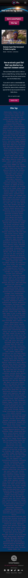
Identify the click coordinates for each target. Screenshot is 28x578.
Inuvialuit (12, 333)
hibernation (8, 306)
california (4, 161)
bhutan (4, 146)
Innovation (21, 324)
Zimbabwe (10, 549)
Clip (11, 184)
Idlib (13, 315)
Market (20, 355)
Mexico (22, 360)
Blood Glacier (21, 152)
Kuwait (19, 344)
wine (23, 538)
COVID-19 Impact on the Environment (11, 199)
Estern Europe (14, 242)
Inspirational (16, 326)
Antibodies (22, 128)
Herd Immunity (16, 304)
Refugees (6, 429)
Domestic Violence (19, 219)
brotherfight (21, 157)
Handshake (13, 299)
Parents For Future (6, 396)
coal (18, 186)
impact (20, 318)
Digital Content (8, 213)
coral (24, 195)
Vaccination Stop (22, 518)
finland (20, 260)
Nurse (18, 386)
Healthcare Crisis (22, 302)
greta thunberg (19, 295)
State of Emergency (8, 473)
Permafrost (21, 398)
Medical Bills (20, 357)
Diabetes (23, 210)
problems (13, 413)
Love (12, 353)
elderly (6, 233)
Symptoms (4, 483)
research (10, 433)
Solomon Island (7, 465)
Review (5, 435)
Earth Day (22, 224)
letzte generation (22, 347)
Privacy (8, 413)
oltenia (9, 389)
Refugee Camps (22, 427)
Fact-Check (19, 250)
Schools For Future (10, 445)
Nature (13, 376)
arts (3, 133)
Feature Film (19, 253)
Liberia (9, 349)
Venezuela (5, 525)
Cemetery (22, 164)
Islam (8, 335)
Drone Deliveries (16, 222)
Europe (23, 242)
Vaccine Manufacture (7, 522)
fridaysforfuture (16, 275)
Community (12, 190)
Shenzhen (4, 454)
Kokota (12, 344)
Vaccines (24, 522)
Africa (22, 117)
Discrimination (15, 215)
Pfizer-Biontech (21, 400)
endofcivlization (8, 237)
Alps (21, 123)
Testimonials (9, 487)
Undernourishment (10, 507)
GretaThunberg (7, 297)
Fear (11, 253)
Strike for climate (20, 476)
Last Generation (21, 346)
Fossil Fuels (15, 269)
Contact (22, 193)
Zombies (15, 549)
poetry (21, 406)
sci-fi (16, 445)
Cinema (11, 172)
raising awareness (12, 422)
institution (22, 326)
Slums (7, 458)
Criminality (22, 201)
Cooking (11, 195)
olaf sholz (23, 387)
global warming (17, 286)
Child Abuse (23, 166)
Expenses (16, 244)
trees (9, 502)
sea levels (20, 449)
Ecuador (16, 230)
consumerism (17, 193)
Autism (4, 139)
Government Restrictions (19, 291)
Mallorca (7, 355)
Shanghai (12, 453)
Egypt (24, 231)
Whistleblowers (21, 536)
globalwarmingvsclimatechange (11, 288)
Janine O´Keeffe (19, 337)
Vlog (15, 529)
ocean (21, 386)
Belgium (13, 144)
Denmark (12, 208)
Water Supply (5, 534)
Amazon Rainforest (8, 124)
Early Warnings (15, 224)
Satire (16, 444)
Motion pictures (16, 367)
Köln (16, 344)
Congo (15, 192)
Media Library (15, 565)
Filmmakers (10, 259)
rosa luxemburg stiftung (12, 440)
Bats (9, 143)
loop (22, 351)
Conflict (12, 192)
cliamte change (8, 173)
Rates (24, 422)
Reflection (16, 427)
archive (20, 130)
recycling (18, 425)
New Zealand (6, 380)
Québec (23, 418)
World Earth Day (18, 540)
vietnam (4, 527)
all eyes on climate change (12, 123)
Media (15, 357)
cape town (23, 161)
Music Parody (7, 371)
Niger (5, 382)
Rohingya (14, 438)
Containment (5, 195)
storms (5, 476)
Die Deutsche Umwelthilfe (17, 211)
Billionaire (6, 148)
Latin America (5, 347)
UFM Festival (9, 565)
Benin (16, 144)
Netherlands (6, 378)
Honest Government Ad (14, 309)
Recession (18, 424)
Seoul (24, 451)
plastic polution (14, 404)
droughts (23, 222)
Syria (9, 483)
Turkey (20, 502)
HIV (12, 306)
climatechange (14, 182)
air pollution (22, 119)
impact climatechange (7, 320)
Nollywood (22, 382)
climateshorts (21, 182)
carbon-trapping (7, 164)
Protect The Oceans (6, 415)
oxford (9, 393)
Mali (3, 355)
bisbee (14, 150)
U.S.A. (4, 503)
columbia (19, 188)
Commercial (6, 190)
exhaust (5, 244)
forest (20, 266)
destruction (17, 210)
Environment (20, 239)
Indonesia (7, 322)
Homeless (14, 308)
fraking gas (17, 271)
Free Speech (8, 273)
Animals (11, 126)
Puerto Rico (12, 418)
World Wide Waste (20, 543)
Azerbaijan (23, 139)
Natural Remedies (7, 376)
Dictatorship (8, 211)
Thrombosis (6, 496)
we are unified (22, 534)
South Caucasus (20, 467)
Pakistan (12, 395)
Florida (8, 264)
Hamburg (8, 299)
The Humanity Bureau (20, 491)
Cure (15, 202)
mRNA (4, 369)
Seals (24, 449)
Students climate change (18, 478)
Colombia (14, 188)
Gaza (13, 279)
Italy (23, 335)
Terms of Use (14, 572)
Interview (23, 329)
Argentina (5, 132)
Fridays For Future (7, 275)
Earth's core (15, 226)
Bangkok (17, 141)
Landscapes (14, 346)
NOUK (10, 386)
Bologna (22, 153)
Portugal (5, 411)
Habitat (22, 297)
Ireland (5, 335)
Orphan (20, 391)
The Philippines (16, 493)
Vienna (23, 525)
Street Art (9, 476)
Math (12, 357)
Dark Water (14, 204)
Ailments (16, 119)
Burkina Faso (14, 159)
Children (6, 168)
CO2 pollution (13, 186)
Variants (14, 523)
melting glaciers (22, 358)
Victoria (19, 525)
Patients (11, 398)
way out (16, 534)
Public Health (22, 416)
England (14, 239)
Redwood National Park (7, 427)
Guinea (18, 297)
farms (5, 253)
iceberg (23, 313)
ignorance (16, 315)
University (14, 514)
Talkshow (4, 485)
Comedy (23, 188)
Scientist (16, 447)
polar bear (15, 407)
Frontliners (5, 277)
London (7, 351)
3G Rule (17, 114)
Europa (19, 242)
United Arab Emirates (18, 509)
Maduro (19, 353)
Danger (9, 204)
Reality (13, 424)
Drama (10, 222)
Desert (22, 208)
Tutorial (24, 502)
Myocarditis (12, 375)
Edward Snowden (12, 231)
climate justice (18, 179)
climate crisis (19, 177)
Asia (6, 133)
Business (24, 159)
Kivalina (21, 342)
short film (15, 454)
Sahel (23, 442)
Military (10, 364)
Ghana (9, 282)
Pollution (10, 409)
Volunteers (19, 529)
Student (5, 478)
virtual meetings (6, 529)
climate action (20, 173)
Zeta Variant (22, 547)
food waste (8, 266)
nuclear (14, 386)
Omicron (24, 389)
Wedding (5, 536)
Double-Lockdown (22, 221)
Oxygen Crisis (15, 393)
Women (12, 540)
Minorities (15, 364)
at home (13, 135)
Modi (16, 366)
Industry (21, 322)
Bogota (14, 153)
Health (17, 299)
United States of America (9, 513)
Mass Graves (7, 357)
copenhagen (19, 195)
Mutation (18, 373)
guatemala (13, 297)
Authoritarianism (21, 137)
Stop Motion (22, 474)
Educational (4, 231)
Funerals (11, 277)
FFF (23, 253)
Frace (12, 271)
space (18, 469)
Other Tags (14, 23)
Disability (21, 213)
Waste (6, 532)
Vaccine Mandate (22, 520)
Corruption (9, 197)
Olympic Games (15, 389)
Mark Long (15, 355)
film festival (21, 255)
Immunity (16, 318)
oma (20, 389)
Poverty (23, 411)
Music (15, 369)
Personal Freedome (7, 400)
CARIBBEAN (14, 164)
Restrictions (22, 433)
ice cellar (13, 313)
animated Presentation (19, 126)
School (20, 444)
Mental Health (13, 360)
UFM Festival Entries (9, 505)
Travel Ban (23, 500)
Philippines (4, 402)
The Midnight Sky (8, 493)
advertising (13, 117)
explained (16, 246)
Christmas (6, 172)
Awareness (17, 139)
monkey (24, 366)
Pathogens (6, 398)
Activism (17, 115)
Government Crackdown (9, 289)
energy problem (20, 237)
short (11, 454)
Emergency (21, 233)
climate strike (6, 182)
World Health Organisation (9, 543)
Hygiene (8, 313)
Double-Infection (13, 221)
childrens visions (13, 168)
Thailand (19, 487)
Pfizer (16, 400)
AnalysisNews (21, 124)
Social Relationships (15, 462)
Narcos (21, 375)
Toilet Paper (18, 496)
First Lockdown (5, 262)
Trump (12, 502)
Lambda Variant (6, 346)
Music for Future (21, 369)
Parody (24, 396)
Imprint (20, 572)
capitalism (8, 162)
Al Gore (16, 121)
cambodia (14, 161)
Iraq (24, 333)
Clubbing (15, 184)
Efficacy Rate (20, 231)
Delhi (17, 206)
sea (8, 449)
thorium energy (14, 494)
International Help (16, 329)
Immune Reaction (21, 317)
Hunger (4, 313)
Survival (4, 482)
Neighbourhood (18, 376)
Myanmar (7, 375)
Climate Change (18, 175)
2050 (23, 112)
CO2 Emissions (6, 186)
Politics (5, 409)
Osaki (24, 391)
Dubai (5, 224)
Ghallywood (4, 282)
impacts (15, 320)
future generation (21, 277)
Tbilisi (13, 485)
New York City (22, 378)
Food (17, 264)
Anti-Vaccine (16, 128)
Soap (20, 458)
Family (10, 251)
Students (10, 478)
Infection (11, 324)
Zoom (19, 549)
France (21, 271)
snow (11, 458)
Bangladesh (22, 141)
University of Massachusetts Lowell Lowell (12, 516)
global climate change (21, 282)
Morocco (10, 367)
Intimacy (5, 331)
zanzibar (17, 547)
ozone (20, 393)
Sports (16, 471)
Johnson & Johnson (20, 338)
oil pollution (17, 387)
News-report (15, 380)
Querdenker (5, 420)
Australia (10, 137)
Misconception (22, 364)
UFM (5, 565)
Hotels (15, 311)
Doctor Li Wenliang (9, 217)
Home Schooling (7, 308)
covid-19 (23, 197)
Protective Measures (16, 415)
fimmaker (8, 260)
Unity (23, 513)
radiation (23, 420)
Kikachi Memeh (8, 342)
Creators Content (7, 201)
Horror (7, 311)
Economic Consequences (14, 228)
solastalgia (15, 464)
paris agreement (18, 396)
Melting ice (6, 360)
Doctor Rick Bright (19, 217)
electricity (15, 233)
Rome (4, 440)
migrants (19, 362)
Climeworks (7, 184)
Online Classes (14, 391)
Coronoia (4, 197)
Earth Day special (8, 226)
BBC (19, 143)
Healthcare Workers (7, 304)
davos (19, 204)
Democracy (6, 208)
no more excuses (15, 382)
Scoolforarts (22, 447)
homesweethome (20, 308)
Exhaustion (10, 244)
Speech (13, 471)
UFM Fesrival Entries (10, 503)
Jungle (10, 340)
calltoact (9, 161)
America (15, 124)
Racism (18, 420)
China (22, 168)
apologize (15, 130)
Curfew (18, 202)
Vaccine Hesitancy (13, 520)
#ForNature (15, 112)
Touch (14, 498)
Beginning (23, 143)
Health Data (6, 300)
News (10, 380)
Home (15, 306)
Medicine (11, 358)
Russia (11, 442)
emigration (7, 235)
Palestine (17, 395)
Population (21, 409)
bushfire (19, 159)
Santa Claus (12, 444)
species (9, 471)
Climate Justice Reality (10, 181)
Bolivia (17, 153)
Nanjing (17, 375)
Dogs (13, 219)
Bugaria (3, 159)
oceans (12, 387)
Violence (13, 527)
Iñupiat (7, 333)
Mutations (23, 373)
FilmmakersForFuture (18, 259)
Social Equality (22, 460)
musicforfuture (5, 373)
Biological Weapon (20, 148)
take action (17, 483)
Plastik (6, 406)
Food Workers (15, 266)
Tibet (11, 496)
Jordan (6, 340)
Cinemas (15, 172)
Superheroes (15, 480)
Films (25, 259)
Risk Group (16, 436)
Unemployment (18, 507)
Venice (9, 525)
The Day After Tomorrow (8, 491)
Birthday (10, 150)
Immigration (5, 317)
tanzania (9, 485)
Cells (18, 164)
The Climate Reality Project (13, 489)
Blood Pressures (8, 153)
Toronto (10, 498)
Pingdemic (10, 402)
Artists (23, 132)
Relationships (5, 431)
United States (22, 511)
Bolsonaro (7, 155)
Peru (13, 400)
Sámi (7, 444)
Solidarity (21, 464)
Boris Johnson (7, 157)
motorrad (23, 367)
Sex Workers (6, 453)
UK (19, 505)
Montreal (5, 367)
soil (11, 464)
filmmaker (4, 259)
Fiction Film (6, 255)
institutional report (20, 328)
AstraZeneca (23, 133)
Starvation (21, 471)
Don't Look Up (5, 221)
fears (14, 253)
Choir (17, 170)
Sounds (22, 465)
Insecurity (5, 326)
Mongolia (20, 366)
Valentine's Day (8, 523)
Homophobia (5, 309)
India (25, 320)
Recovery (9, 425)
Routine (20, 440)
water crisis (12, 532)
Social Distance (14, 460)
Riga (15, 435)
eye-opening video (18, 248)
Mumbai (8, 369)
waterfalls (11, 534)
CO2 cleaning (20, 184)
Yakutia (12, 545)
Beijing (4, 144)
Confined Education (20, 190)
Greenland (7, 295)
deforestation (12, 206)
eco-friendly (5, 228)
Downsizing (5, 222)
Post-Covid (18, 411)
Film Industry (6, 257)
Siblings (24, 454)
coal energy (22, 186)
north (10, 384)
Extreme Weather (9, 248)
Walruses (15, 531)
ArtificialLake (18, 132)
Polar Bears (21, 407)
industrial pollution (14, 322)
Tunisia (16, 502)
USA (3, 518)
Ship (8, 454)
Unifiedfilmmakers (9, 509)
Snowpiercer (16, 458)
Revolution (10, 435)
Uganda (16, 505)
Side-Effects (6, 456)
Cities (22, 172)
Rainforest (4, 422)
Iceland (4, 315)
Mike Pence (5, 364)
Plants (20, 402)
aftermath (5, 119)
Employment (13, 235)
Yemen (16, 545)
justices (14, 340)
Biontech (6, 150)
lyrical (15, 353)
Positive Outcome (11, 411)
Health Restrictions (6, 302)
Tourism (18, 498)
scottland (4, 449)
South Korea (5, 469)
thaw (23, 487)
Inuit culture (14, 331)
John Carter (12, 338)
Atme (17, 135)
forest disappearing (8, 268)
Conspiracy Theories (8, 193)
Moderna (12, 366)
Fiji (17, 255)
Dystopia (9, 224)
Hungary (24, 311)
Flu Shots (13, 264)
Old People (4, 389)
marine (11, 355)
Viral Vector (18, 527)
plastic (24, 402)
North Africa (14, 384)
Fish (17, 262)
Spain (5, 471)
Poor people (15, 409)
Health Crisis (23, 299)
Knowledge (7, 344)
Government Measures (8, 291)
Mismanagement (5, 366)
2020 (19, 112)
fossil (15, 268)
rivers (10, 438)
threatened (20, 494)
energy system (8, 239)
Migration (24, 362)
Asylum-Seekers (7, 135)
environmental (6, 240)
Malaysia (23, 353)
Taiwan (12, 483)
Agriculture (11, 119)
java (4, 338)
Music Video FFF (20, 371)
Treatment (4, 502)
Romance (19, 438)
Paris (12, 396)
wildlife (19, 538)
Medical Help (5, 358)
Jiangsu (7, 338)
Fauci (8, 253)
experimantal (22, 244)
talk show (23, 483)
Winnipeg (8, 540)
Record (23, 424)
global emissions (19, 284)
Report (24, 431)
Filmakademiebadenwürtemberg (17, 257)
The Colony (23, 489)
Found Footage (22, 269)
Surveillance (21, 480)
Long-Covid (17, 351)
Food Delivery (22, 264)
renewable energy (18, 431)
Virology (24, 527)
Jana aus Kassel (11, 337)
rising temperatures (8, 436)
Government (21, 288)
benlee (20, 144)
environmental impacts (16, 240)
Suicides (10, 480)
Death (22, 204)
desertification (6, 210)
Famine (14, 251)
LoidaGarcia (21, 349)
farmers (23, 251)
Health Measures (14, 300)
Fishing (20, 262)
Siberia (20, 454)
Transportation (16, 500)
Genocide (23, 279)
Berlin (23, 144)
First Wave (12, 262)
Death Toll (5, 206)
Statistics (15, 473)
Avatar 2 (12, 139)
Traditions (23, 498)
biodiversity (12, 148)
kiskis (17, 342)
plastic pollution (6, 404)
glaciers (13, 282)
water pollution (19, 532)
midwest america (12, 362)
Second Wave (8, 451)
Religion (11, 431)
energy (14, 237)
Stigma (4, 474)
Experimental (6, 246)
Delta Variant (22, 206)
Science (20, 445)
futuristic (5, 279)
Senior (21, 451)
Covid (14, 197)
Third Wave (7, 494)
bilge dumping (10, 146)
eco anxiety (21, 226)
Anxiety (5, 130)
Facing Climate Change (8, 250)
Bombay (12, 155)
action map (7, 115)
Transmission (9, 500)
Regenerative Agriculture (14, 429)
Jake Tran (4, 337)
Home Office (20, 306)
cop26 (14, 195)
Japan (24, 337)
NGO (24, 380)
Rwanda (15, 442)
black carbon (7, 152)
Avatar (7, 139)
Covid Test (18, 197)
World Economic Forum (8, 541)
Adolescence (7, 117)
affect (18, 117)
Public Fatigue (15, 416)
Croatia (7, 202)
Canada (18, 161)
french (13, 273)
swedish (13, 482)
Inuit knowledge (21, 331)
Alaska (20, 121)
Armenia (10, 132)
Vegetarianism (20, 523)
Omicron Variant (6, 391)
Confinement (6, 192)
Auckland (5, 137)
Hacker (3, 299)
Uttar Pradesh (8, 518)
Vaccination (14, 518)
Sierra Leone (12, 456)
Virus (12, 529)
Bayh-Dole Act (14, 143)
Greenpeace (12, 295)
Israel (20, 335)
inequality (6, 324)
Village (8, 527)
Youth (22, 545)
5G (20, 114)
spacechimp (23, 469)
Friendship (22, 275)
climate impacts (10, 179)
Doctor (21, 215)
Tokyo (23, 496)
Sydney (23, 482)
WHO (11, 538)
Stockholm (16, 474)
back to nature (11, 141)
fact (15, 250)
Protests (24, 415)
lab (22, 344)
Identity (9, 315)
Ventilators (14, 525)
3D (14, 114)
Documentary (8, 219)
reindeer (23, 429)
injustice (16, 324)
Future (14, 277)
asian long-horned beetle (13, 133)
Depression (17, 208)
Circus (19, 172)
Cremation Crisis (15, 201)
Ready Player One (7, 424)
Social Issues (6, 462)
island (12, 335)
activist (21, 115)
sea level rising (13, 449)
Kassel (18, 340)
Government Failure (19, 289)
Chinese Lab (6, 170)
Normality (5, 384)
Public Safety (6, 418)
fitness (24, 262)
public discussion (7, 416)
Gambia (10, 279)
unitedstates (19, 513)
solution (13, 465)
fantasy (18, 251)
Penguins (16, 398)
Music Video (13, 371)
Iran (22, 333)
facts (23, 250)
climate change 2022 (10, 177)
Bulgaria (8, 159)
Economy (6, 230)
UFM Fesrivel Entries (21, 503)
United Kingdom (6, 511)
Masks (24, 355)
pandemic (22, 395)
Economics (23, 228)
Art (13, 132)
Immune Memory (13, 317)
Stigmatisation (10, 474)
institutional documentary (9, 328)
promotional (18, 413)
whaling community (12, 536)
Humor (19, 311)
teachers (18, 485)
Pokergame (6, 407)
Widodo (15, 538)
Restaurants (15, 433)
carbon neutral (18, 162)
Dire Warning (15, 213)
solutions (18, 465)
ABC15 (23, 114)
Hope (3, 311)
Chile (19, 168)
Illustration (22, 315)
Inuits (4, 333)
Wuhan (5, 545)
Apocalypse (10, 130)
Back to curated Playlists (14, 19)
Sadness (19, 442)
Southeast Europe (12, 469)
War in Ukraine (21, 531)
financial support (15, 260)
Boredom (21, 155)
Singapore (18, 456)
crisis (4, 202)
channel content (11, 166)
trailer (3, 500)
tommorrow (5, 498)
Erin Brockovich (6, 242)
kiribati (13, 342)
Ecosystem (11, 230)
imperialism (20, 320)
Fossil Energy (21, 268)
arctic (24, 130)
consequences (21, 192)
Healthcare (14, 302)
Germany (22, 280)
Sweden (9, 482)
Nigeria (8, 382)
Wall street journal (7, 531)
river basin (21, 436)
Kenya (22, 340)
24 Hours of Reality (8, 114)
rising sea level (20, 435)
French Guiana (19, 273)
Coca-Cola (9, 188)
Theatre (22, 493)
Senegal (17, 451)
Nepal (24, 376)
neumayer (16, 378)
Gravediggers (8, 293)
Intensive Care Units (7, 329)
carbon (13, 162)
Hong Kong (22, 309)
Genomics (6, 280)
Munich (12, 369)
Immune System (9, 318)
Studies (5, 480)
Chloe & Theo (12, 170)
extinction (22, 246)
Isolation (16, 335)
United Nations (14, 511)
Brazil (12, 157)
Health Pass (21, 300)
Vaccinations (5, 520)
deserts (12, 210)
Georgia (18, 280)
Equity (23, 240)
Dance (5, 204)
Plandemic (15, 402)
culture (12, 202)
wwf (9, 545)
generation (17, 279)
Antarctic (10, 128)
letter (15, 347)
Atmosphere (22, 135)
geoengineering (12, 280)
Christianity (22, 170)
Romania (24, 438)
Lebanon (11, 347)
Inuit (9, 331)
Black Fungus (14, 152)
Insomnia (10, 326)
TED (4, 487)
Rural (24, 440)
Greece (12, 293)
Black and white (20, 150)
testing (14, 487)
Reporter (5, 433)
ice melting (18, 313)
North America (21, 384)
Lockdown (16, 349)
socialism (22, 462)
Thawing (4, 489)
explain (12, 246)
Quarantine (18, 418)
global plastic (10, 286)
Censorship (4, 166)
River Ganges (5, 438)
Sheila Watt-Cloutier (19, 453)
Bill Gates (22, 146)
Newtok (21, 380)
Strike (14, 476)
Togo (14, 496)
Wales (24, 529)
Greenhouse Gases (19, 293)
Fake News (5, 251)
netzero (11, 378)
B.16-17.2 (5, 141)
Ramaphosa (19, 422)
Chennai (18, 166)
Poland (11, 407)
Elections (10, 233)
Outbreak (5, 393)
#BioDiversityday (8, 112)
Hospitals (11, 311)
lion (12, 349)
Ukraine (22, 505)
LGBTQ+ (5, 349)
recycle (14, 425)
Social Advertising (6, 460)
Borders (16, 155)
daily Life (23, 202)
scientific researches (8, 447)
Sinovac (23, 456)
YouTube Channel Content (8, 547)
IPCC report (17, 333)
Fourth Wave (7, 271)
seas (3, 451)
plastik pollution (12, 406)
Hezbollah (22, 304)
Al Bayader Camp (10, 121)
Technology (23, 485)
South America (13, 467)
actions (12, 115)
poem (18, 406)
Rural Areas (6, 442)
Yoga (20, 545)
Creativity (23, 199)
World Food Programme (19, 541)
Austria (14, 137)
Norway (7, 386)
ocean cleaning (6, 387)
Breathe (16, 157)
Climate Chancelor (10, 175)
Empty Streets (20, 235)
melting (15, 358)
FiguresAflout (13, 255)
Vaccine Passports (17, 522)
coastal (4, 188)
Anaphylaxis (6, 126)
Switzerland (18, 482)
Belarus (8, 144)
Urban (24, 516)
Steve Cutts (21, 473)
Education (21, 230)
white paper (7, 538)
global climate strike (10, 284)
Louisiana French (6, 353)
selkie (13, 451)
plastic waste (22, 404)
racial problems (12, 420)
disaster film (8, 215)
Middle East (4, 362)
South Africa (6, 467)
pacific (23, 393)
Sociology (7, 464)
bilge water (17, 146)
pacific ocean (6, 395)
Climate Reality (19, 181)
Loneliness (11, 351)
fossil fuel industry (7, 269)
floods (4, 264)
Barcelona (5, 143)
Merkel (18, 360)
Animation (5, 128)
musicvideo (12, 373)
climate (14, 173)
